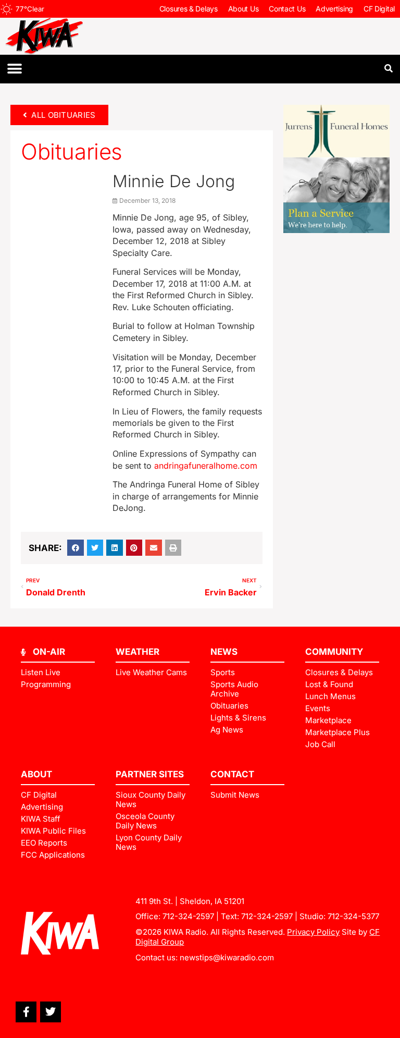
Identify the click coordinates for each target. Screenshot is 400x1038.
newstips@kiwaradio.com (227, 957)
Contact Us (287, 8)
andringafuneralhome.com (205, 465)
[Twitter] (50, 1012)
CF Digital (379, 8)
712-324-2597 (188, 916)
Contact (232, 774)
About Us (243, 8)
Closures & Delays (188, 8)
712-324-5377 (353, 916)
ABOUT (36, 774)
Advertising (334, 8)
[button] (14, 69)
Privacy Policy (313, 932)
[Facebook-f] (26, 1012)
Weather (137, 651)
